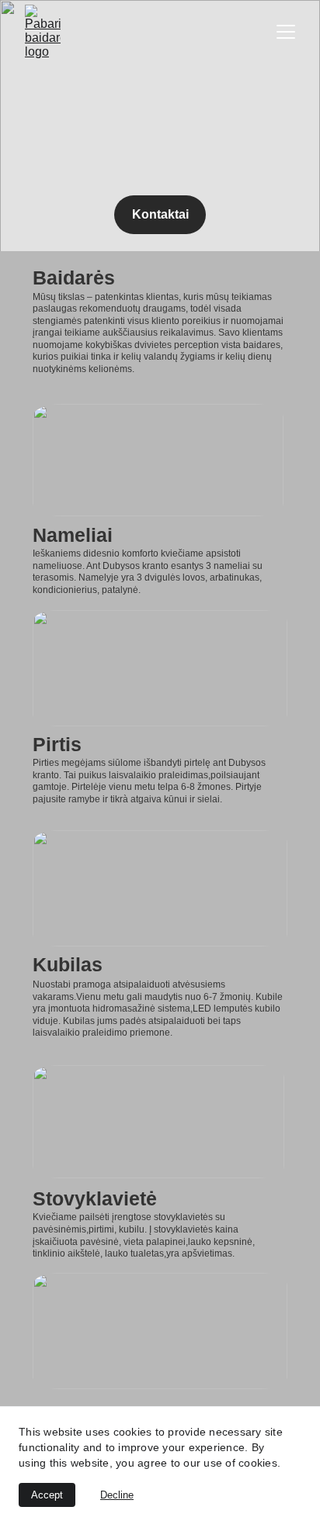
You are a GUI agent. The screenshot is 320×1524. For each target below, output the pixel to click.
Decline (117, 1495)
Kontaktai (160, 214)
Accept (47, 1495)
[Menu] (286, 32)
